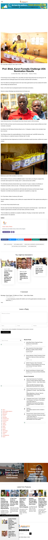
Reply (2, 302)
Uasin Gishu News (16, 73)
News (3, 426)
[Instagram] (24, 530)
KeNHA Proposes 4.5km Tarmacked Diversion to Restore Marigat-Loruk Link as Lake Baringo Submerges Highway (35, 364)
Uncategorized (5, 435)
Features (31, 73)
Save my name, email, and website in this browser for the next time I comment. (17, 329)
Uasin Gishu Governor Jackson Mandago (34, 244)
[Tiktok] (28, 530)
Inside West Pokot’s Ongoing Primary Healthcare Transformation (34, 343)
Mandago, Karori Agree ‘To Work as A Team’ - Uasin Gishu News (17, 295)
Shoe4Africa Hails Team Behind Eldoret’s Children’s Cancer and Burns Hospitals (24, 503)
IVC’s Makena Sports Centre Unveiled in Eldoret (35, 410)
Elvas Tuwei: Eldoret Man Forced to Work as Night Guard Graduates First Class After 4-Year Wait (42, 503)
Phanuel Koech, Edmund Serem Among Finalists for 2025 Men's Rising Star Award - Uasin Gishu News (35, 415)
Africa (3, 409)
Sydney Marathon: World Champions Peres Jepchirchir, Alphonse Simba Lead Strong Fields (35, 357)
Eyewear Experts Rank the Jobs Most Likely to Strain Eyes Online (33, 501)
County (4, 415)
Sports (3, 429)
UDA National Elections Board (19, 246)
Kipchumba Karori (18, 244)
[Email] (11, 232)
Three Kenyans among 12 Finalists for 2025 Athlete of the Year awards (34, 418)
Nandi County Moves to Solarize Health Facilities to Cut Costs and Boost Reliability (35, 371)
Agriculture (4, 412)
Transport (4, 432)
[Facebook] (20, 530)
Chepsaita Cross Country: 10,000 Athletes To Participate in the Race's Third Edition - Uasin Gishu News (35, 400)
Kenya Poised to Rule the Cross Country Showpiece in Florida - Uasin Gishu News (35, 389)
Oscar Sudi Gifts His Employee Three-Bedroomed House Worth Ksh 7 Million (35, 385)
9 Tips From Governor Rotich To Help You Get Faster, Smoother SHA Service (14, 502)
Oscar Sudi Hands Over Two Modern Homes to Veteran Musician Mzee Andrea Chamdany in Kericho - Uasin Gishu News (35, 380)
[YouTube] (26, 530)
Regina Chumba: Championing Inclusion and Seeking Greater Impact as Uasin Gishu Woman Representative (5, 503)
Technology (5, 430)
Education (4, 417)
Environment (5, 420)
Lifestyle (4, 424)
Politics (35, 73)
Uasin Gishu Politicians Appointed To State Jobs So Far (24, 276)
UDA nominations (32, 246)
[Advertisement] (24, 20)
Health (3, 423)
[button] (20, 340)
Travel (3, 433)
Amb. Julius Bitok (8, 244)
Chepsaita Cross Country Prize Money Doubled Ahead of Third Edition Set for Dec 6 (35, 404)
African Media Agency (7, 411)
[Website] (14, 232)
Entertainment (5, 418)
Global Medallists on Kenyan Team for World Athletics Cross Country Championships (34, 394)
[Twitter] (22, 530)
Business (4, 414)
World (3, 436)
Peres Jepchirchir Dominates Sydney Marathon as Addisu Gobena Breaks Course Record (34, 349)
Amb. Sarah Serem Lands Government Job (39, 271)
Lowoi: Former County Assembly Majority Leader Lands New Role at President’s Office (8, 276)
